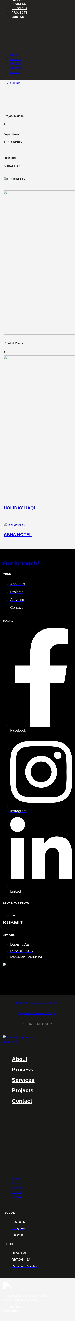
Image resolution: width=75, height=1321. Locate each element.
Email (6, 915)
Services (19, 8)
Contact (15, 83)
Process (19, 3)
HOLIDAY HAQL (20, 507)
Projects (20, 12)
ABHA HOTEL (18, 534)
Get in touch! (21, 563)
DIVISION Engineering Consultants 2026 (37, 1003)
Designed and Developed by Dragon (37, 1013)
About (14, 54)
